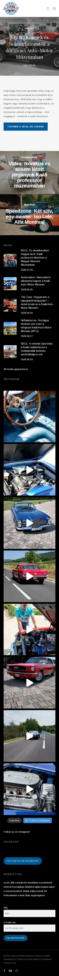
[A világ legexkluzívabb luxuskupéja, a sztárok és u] (30, 523)
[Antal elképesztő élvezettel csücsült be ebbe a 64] (30, 576)
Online (29, 28)
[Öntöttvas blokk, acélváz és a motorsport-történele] (30, 789)
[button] (54, 8)
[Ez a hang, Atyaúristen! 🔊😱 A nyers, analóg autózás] (30, 736)
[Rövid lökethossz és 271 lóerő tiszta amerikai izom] (30, 629)
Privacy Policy (10, 963)
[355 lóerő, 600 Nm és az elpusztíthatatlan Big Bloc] (30, 470)
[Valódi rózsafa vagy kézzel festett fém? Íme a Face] (30, 416)
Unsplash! (46, 959)
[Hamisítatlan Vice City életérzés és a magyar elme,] (30, 683)
